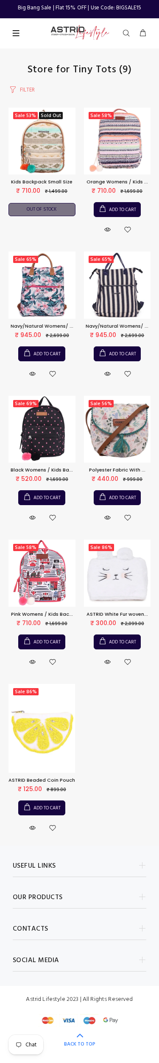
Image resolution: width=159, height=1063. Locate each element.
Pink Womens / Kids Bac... (42, 614)
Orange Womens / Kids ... (117, 181)
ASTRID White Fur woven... (117, 614)
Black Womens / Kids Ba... (42, 469)
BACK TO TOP (79, 1044)
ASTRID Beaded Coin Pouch (41, 780)
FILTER (27, 90)
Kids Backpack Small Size (42, 181)
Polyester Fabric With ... (117, 469)
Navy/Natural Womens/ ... (42, 326)
